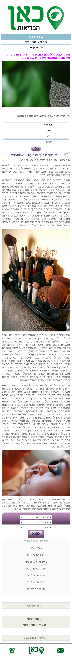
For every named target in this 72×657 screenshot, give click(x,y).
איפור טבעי (36, 36)
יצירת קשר (36, 47)
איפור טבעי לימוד (36, 575)
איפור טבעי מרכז (36, 554)
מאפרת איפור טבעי (36, 568)
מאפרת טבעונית (36, 589)
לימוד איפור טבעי (36, 42)
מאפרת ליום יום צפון (36, 561)
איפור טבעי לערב (36, 582)
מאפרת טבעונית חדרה (36, 541)
